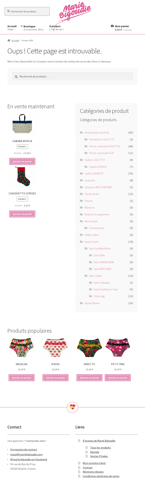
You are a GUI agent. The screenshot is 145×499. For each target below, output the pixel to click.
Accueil (12, 27)
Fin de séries (92, 194)
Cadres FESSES (98, 166)
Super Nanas (92, 303)
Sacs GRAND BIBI (104, 262)
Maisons (89, 207)
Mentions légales (93, 471)
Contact (88, 467)
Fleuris (89, 200)
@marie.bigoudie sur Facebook (28, 459)
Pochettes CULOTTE (101, 139)
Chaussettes (96, 228)
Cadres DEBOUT (94, 173)
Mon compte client (94, 463)
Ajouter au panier (22, 161)
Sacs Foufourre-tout (106, 289)
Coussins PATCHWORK (98, 187)
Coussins (90, 180)
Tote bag (99, 296)
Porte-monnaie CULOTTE (104, 146)
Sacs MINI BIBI (102, 269)
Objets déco (92, 235)
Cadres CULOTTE (95, 160)
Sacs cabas (95, 275)
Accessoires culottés (97, 132)
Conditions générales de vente (101, 476)
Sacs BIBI (99, 255)
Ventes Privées (99, 456)
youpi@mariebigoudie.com (26, 454)
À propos (56, 27)
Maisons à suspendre (97, 214)
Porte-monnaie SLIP (101, 153)
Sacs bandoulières (100, 248)
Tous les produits (100, 447)
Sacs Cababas (102, 282)
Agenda (94, 452)
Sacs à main (91, 241)
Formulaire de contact (23, 449)
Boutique (34, 28)
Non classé (91, 221)
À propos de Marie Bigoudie (99, 440)
